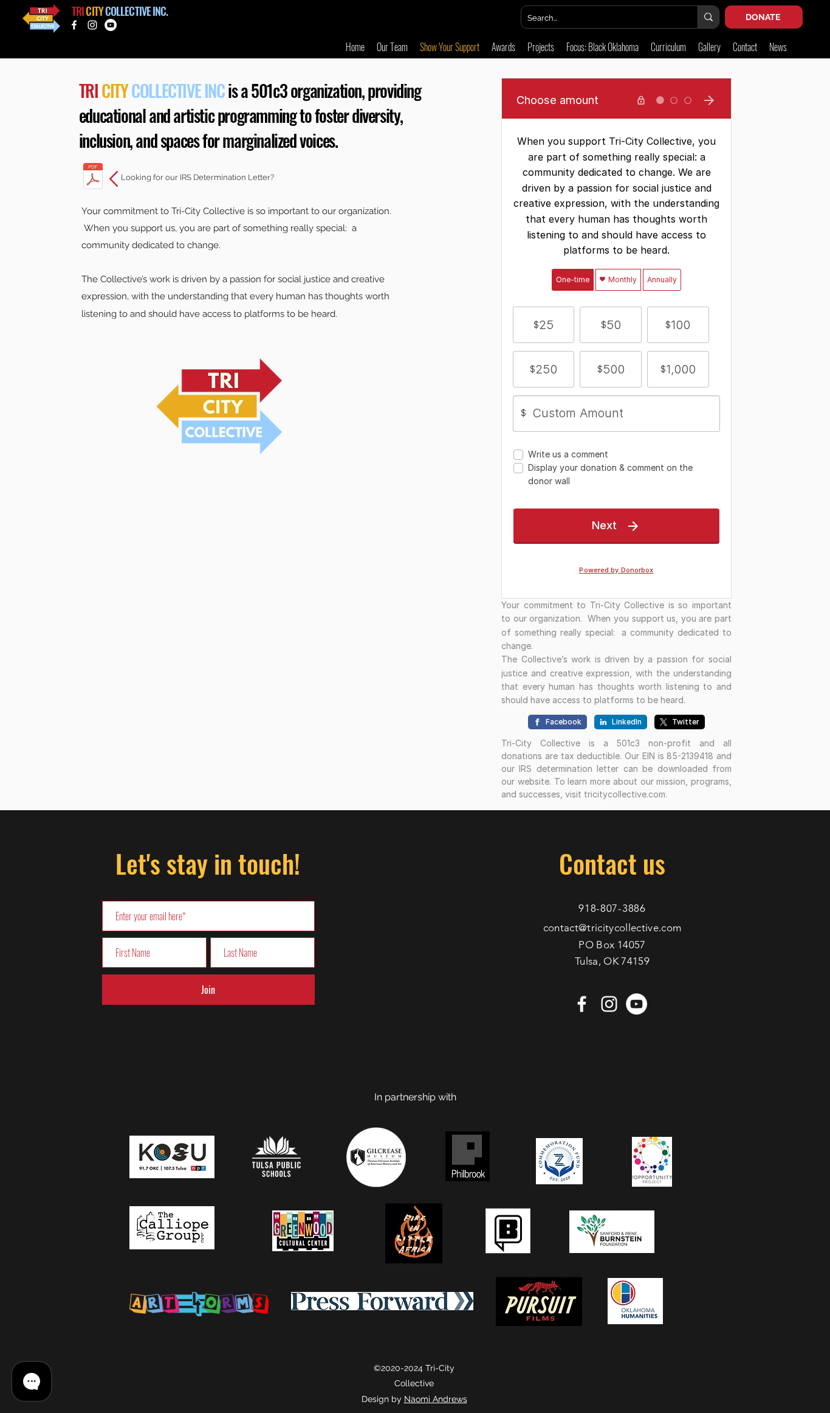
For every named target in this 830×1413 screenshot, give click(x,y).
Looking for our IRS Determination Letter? (198, 177)
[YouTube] (111, 25)
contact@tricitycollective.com (612, 928)
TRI (78, 11)
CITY (94, 11)
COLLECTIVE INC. (136, 11)
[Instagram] (92, 25)
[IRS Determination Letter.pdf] (93, 177)
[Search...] (708, 17)
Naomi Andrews (435, 1399)
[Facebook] (74, 25)
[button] (709, 47)
